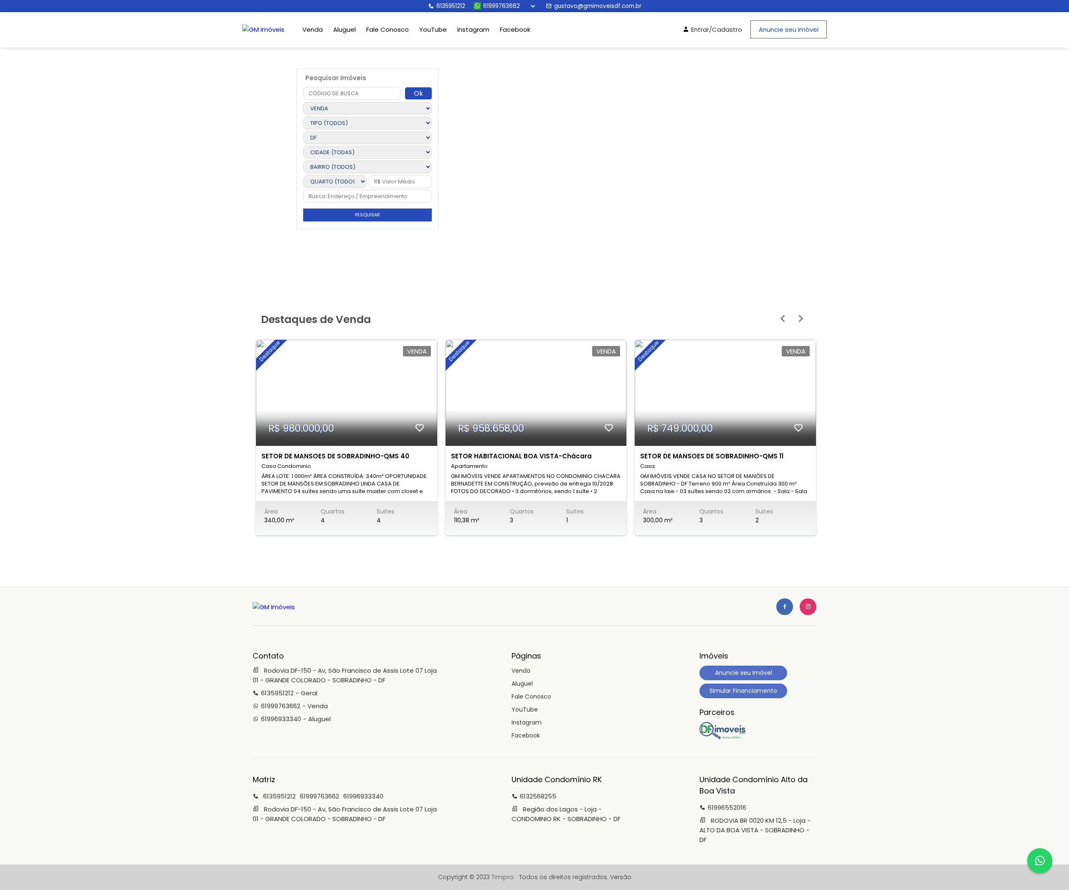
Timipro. (503, 877)
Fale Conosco (387, 29)
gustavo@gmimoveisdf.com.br (597, 6)
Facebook (515, 29)
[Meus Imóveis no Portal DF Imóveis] (722, 737)
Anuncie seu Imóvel (788, 29)
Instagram (473, 29)
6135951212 (450, 6)
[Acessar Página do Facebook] (784, 606)
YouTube (433, 29)
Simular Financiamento (743, 691)
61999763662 (501, 6)
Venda (312, 29)
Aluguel (344, 29)
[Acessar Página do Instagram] (808, 606)
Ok (418, 93)
